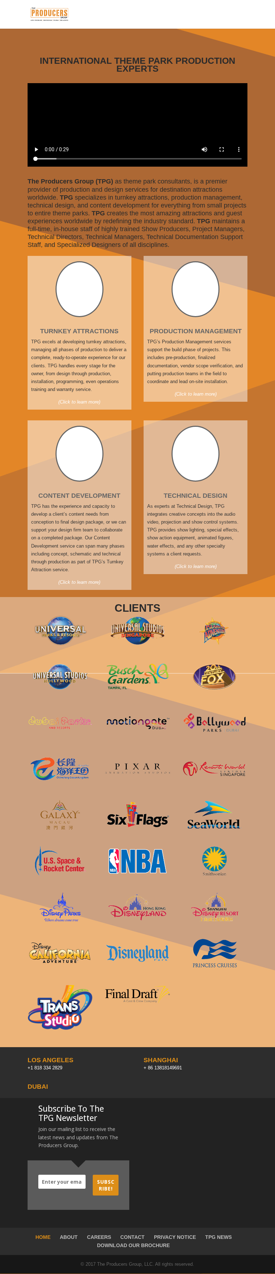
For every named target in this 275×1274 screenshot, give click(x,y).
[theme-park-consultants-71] (214, 689)
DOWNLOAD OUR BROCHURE (133, 1245)
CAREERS (99, 1237)
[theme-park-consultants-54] (137, 736)
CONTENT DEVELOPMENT (79, 495)
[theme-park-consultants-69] (60, 920)
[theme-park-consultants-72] (137, 643)
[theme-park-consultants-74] (60, 689)
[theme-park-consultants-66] (137, 874)
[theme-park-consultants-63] (137, 920)
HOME (42, 1237)
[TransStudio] (60, 1029)
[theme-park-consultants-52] (137, 689)
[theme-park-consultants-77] (60, 736)
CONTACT (132, 1237)
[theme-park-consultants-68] (137, 966)
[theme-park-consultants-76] (60, 828)
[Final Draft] (137, 1003)
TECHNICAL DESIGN (195, 495)
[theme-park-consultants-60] (137, 828)
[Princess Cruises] (214, 966)
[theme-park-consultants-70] (60, 643)
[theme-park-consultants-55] (214, 736)
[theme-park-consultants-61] (214, 828)
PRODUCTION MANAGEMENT (196, 331)
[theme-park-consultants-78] (214, 920)
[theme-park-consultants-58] (137, 781)
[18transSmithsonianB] (214, 874)
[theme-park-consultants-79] (214, 643)
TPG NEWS (218, 1237)
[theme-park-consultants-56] (60, 781)
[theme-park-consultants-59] (214, 781)
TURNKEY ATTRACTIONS (79, 331)
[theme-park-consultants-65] (60, 966)
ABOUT (69, 1237)
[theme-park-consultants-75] (60, 874)
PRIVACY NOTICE (175, 1237)
